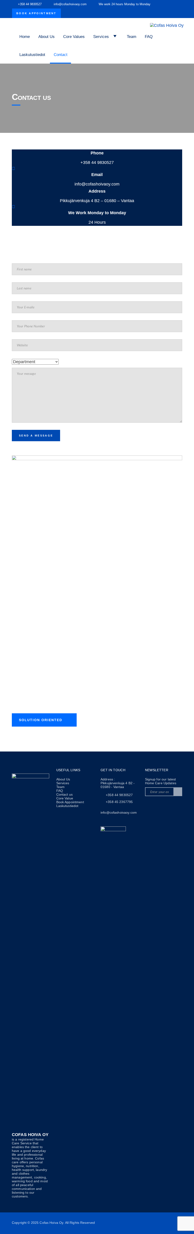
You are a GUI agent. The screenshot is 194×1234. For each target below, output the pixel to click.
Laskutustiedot (32, 54)
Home (24, 36)
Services (62, 783)
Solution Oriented (40, 720)
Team (131, 36)
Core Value (64, 798)
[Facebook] (150, 806)
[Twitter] (161, 806)
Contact (60, 54)
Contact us (64, 794)
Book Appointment (36, 13)
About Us (46, 36)
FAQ (149, 36)
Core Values (74, 36)
